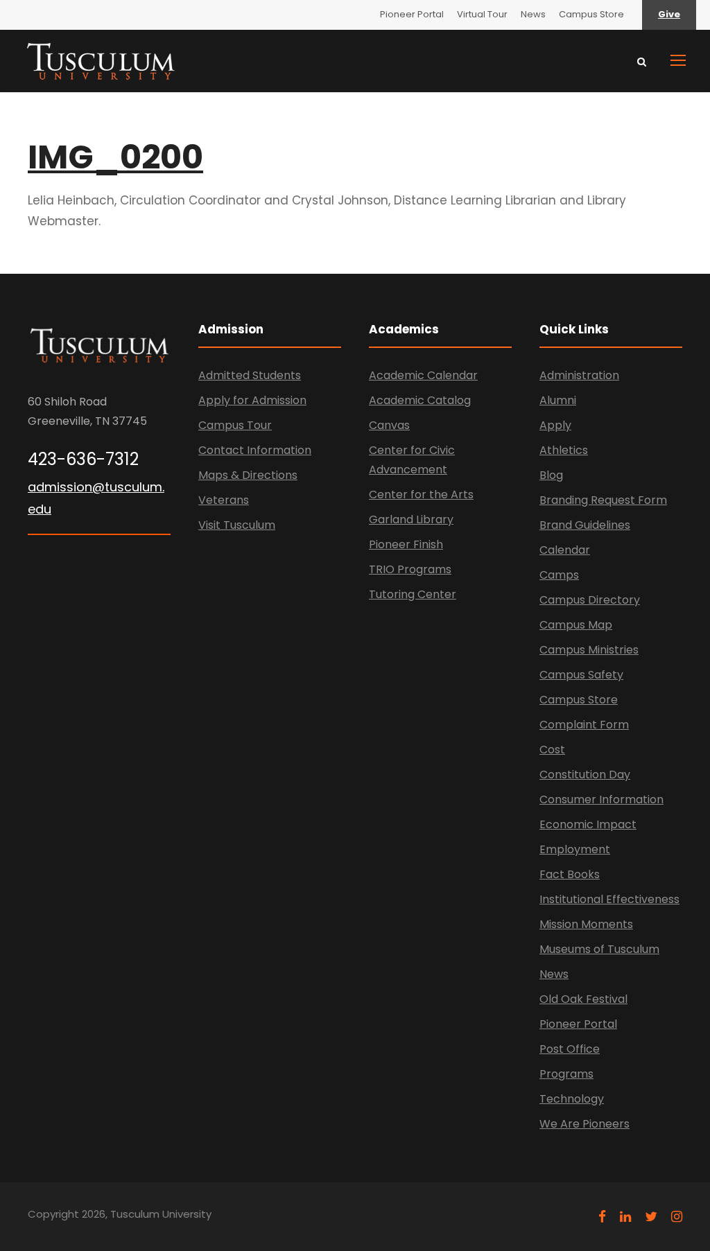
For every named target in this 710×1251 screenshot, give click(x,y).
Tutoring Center (412, 594)
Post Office (569, 1049)
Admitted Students (249, 375)
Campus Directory (589, 600)
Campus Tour (235, 425)
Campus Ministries (589, 650)
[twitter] (651, 1216)
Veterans (223, 500)
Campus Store (591, 14)
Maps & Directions (247, 475)
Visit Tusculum (236, 525)
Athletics (563, 450)
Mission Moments (586, 924)
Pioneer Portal (412, 14)
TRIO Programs (410, 569)
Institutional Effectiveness (609, 899)
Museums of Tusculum (599, 949)
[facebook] (602, 1216)
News (533, 14)
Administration (579, 375)
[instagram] (676, 1216)
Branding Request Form (603, 500)
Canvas (389, 425)
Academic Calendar (423, 375)
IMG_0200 (115, 157)
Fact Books (569, 874)
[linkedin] (625, 1216)
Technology (571, 1099)
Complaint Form (584, 725)
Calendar (564, 550)
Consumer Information (601, 799)
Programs (566, 1074)
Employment (574, 849)
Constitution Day (584, 774)
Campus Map (575, 625)
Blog (551, 475)
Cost (552, 750)
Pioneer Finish (406, 544)
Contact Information (254, 450)
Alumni (557, 400)
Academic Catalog (420, 400)
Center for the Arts (421, 494)
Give (669, 14)
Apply (555, 425)
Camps (559, 575)
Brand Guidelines (584, 525)
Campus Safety (581, 675)
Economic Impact (588, 824)
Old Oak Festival (583, 999)
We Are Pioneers (584, 1124)
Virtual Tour (482, 14)
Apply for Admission (252, 400)
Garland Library (411, 519)
